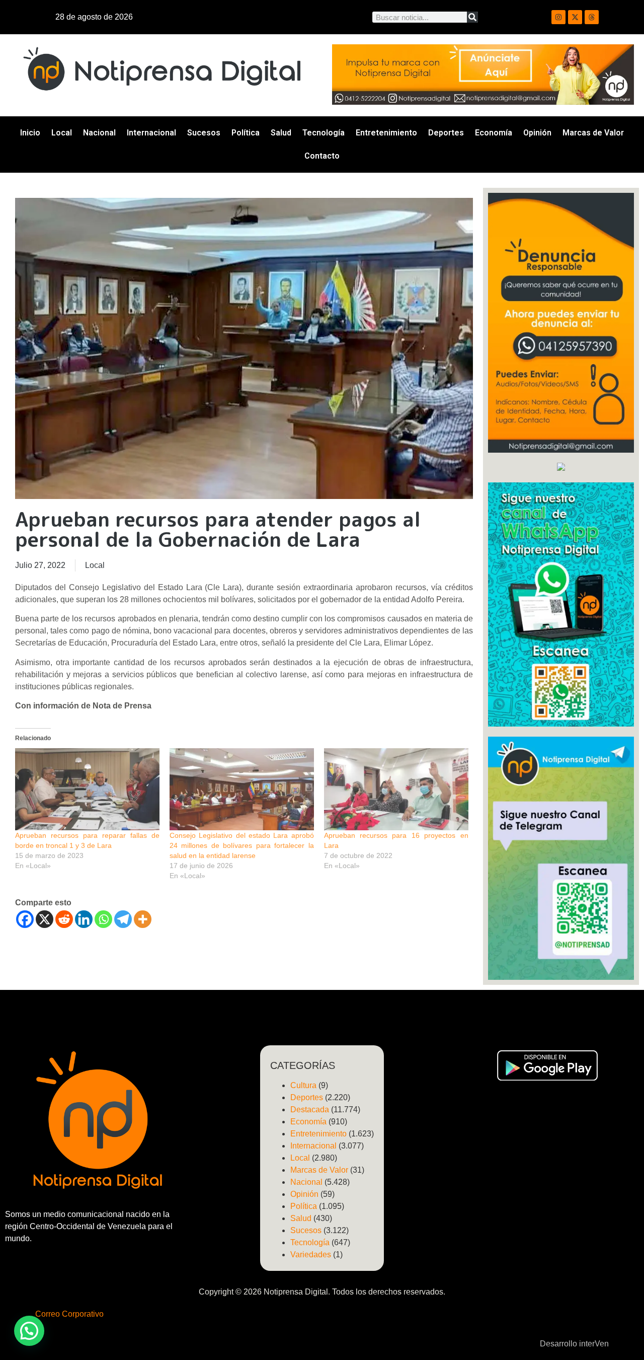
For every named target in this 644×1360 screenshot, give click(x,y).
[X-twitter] (575, 17)
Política (245, 132)
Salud (281, 132)
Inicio (30, 132)
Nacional (99, 132)
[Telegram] (123, 919)
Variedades (310, 1254)
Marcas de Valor (593, 132)
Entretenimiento (386, 132)
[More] (142, 919)
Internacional (151, 132)
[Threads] (592, 17)
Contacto (322, 156)
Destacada (309, 1109)
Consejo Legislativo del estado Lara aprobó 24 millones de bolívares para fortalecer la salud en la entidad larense (242, 845)
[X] (44, 919)
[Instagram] (558, 17)
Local (61, 132)
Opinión (537, 132)
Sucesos (203, 132)
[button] (29, 1331)
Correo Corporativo (69, 1314)
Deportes (446, 132)
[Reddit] (64, 919)
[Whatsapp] (103, 919)
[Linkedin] (84, 919)
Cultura (303, 1085)
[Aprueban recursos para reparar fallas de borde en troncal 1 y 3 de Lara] (87, 789)
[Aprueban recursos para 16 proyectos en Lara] (396, 789)
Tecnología (323, 132)
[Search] (472, 17)
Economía (493, 132)
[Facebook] (25, 919)
